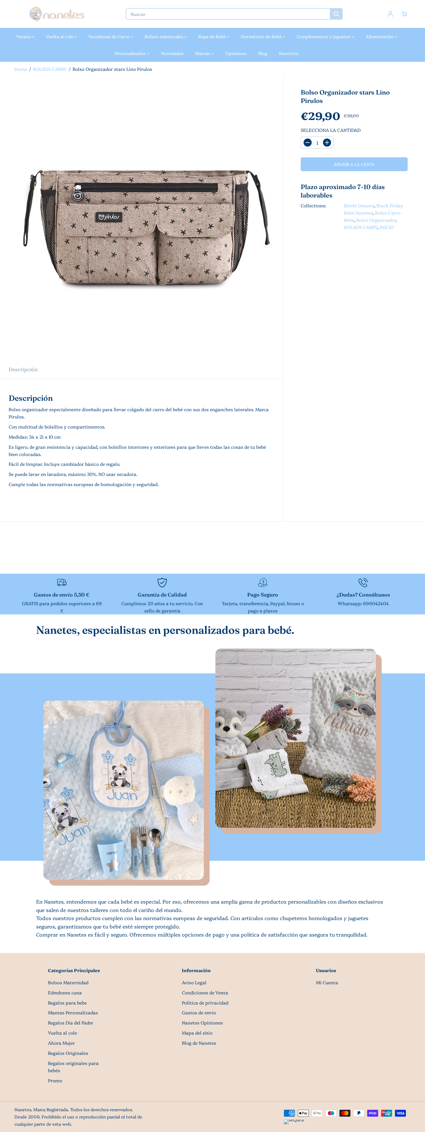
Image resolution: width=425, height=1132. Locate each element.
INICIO (387, 227)
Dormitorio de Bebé (262, 36)
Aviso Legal (194, 982)
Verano (24, 36)
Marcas (203, 53)
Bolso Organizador (376, 220)
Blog (262, 53)
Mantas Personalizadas (73, 1012)
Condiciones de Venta (205, 992)
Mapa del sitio (197, 1033)
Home (20, 69)
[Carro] (404, 14)
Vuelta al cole (60, 36)
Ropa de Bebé (212, 36)
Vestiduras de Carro (109, 36)
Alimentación (380, 36)
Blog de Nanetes (199, 1043)
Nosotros (289, 53)
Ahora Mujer (61, 1043)
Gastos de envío (199, 1012)
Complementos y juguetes (324, 36)
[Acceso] (390, 14)
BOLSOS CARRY (50, 69)
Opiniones (236, 53)
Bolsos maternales (164, 36)
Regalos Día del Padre (70, 1023)
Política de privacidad (205, 1003)
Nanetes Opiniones (202, 1023)
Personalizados (131, 53)
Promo (55, 1080)
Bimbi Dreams (359, 206)
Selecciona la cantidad (331, 130)
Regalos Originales (68, 1053)
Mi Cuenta (327, 982)
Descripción (23, 368)
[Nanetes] (56, 14)
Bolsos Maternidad (68, 982)
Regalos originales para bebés (73, 1066)
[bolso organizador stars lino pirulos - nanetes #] (141, 218)
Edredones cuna (65, 992)
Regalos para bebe (67, 1003)
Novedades (172, 53)
